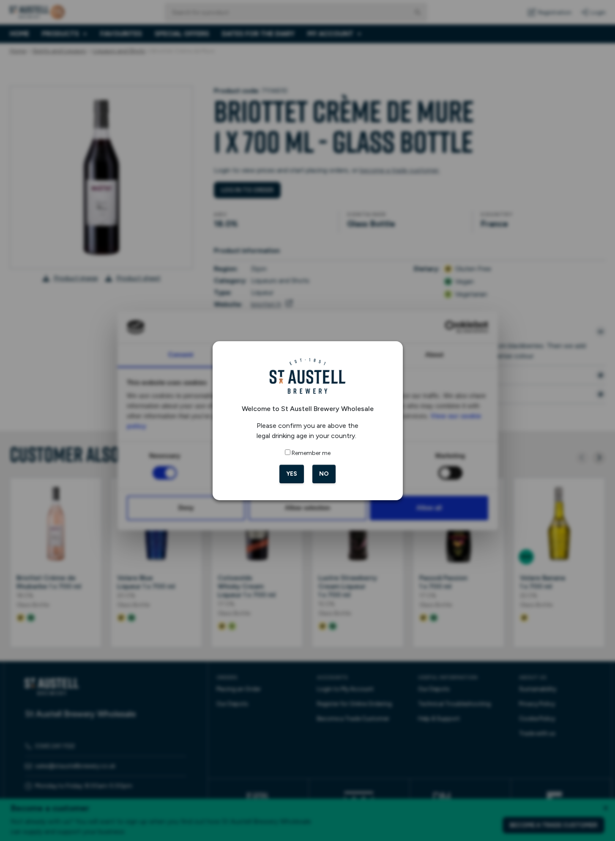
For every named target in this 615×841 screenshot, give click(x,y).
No (324, 473)
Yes (291, 473)
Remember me (311, 453)
